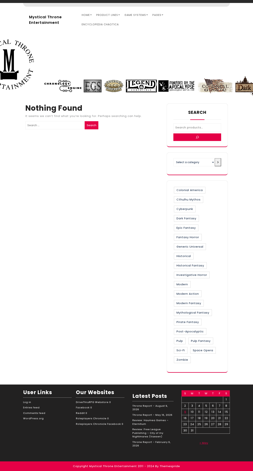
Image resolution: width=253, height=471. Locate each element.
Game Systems (135, 15)
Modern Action (188, 294)
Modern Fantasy (189, 303)
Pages (156, 15)
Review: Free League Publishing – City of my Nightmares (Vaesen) (147, 433)
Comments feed (34, 413)
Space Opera (203, 350)
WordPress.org (33, 418)
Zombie (182, 360)
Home (86, 15)
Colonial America (190, 190)
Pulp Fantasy (201, 341)
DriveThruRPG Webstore (92, 402)
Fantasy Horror (188, 237)
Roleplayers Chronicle (91, 418)
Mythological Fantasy (193, 312)
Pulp (180, 341)
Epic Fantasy (186, 228)
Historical (184, 256)
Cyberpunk (185, 209)
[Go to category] (218, 162)
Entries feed (31, 407)
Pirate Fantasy (188, 322)
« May (204, 443)
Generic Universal (190, 247)
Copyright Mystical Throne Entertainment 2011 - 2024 (113, 466)
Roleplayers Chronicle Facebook (98, 424)
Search (91, 125)
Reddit (80, 413)
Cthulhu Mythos (189, 199)
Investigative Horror (192, 275)
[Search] (197, 137)
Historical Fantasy (190, 265)
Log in (27, 402)
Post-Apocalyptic (190, 331)
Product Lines (107, 15)
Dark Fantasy (186, 218)
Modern (182, 284)
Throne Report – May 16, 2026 (152, 415)
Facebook (83, 407)
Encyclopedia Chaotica (100, 24)
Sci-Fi (181, 350)
